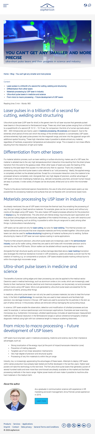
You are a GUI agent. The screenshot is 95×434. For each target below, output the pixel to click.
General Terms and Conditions (46, 427)
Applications (27, 424)
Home (6, 74)
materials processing (47, 131)
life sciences (62, 131)
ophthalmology (26, 297)
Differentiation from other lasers (20, 89)
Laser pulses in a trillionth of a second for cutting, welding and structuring (36, 86)
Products (7, 424)
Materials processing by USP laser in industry (25, 92)
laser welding (59, 228)
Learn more (41, 401)
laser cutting (38, 228)
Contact (15, 427)
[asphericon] (47, 10)
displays (9, 215)
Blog (12, 74)
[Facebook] (64, 427)
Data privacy (26, 427)
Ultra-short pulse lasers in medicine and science (26, 94)
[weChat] (89, 427)
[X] (74, 427)
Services (16, 424)
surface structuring (33, 233)
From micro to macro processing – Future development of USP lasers (35, 97)
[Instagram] (69, 427)
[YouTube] (79, 427)
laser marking (73, 251)
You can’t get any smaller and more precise (33, 74)
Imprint (7, 427)
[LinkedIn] (84, 427)
